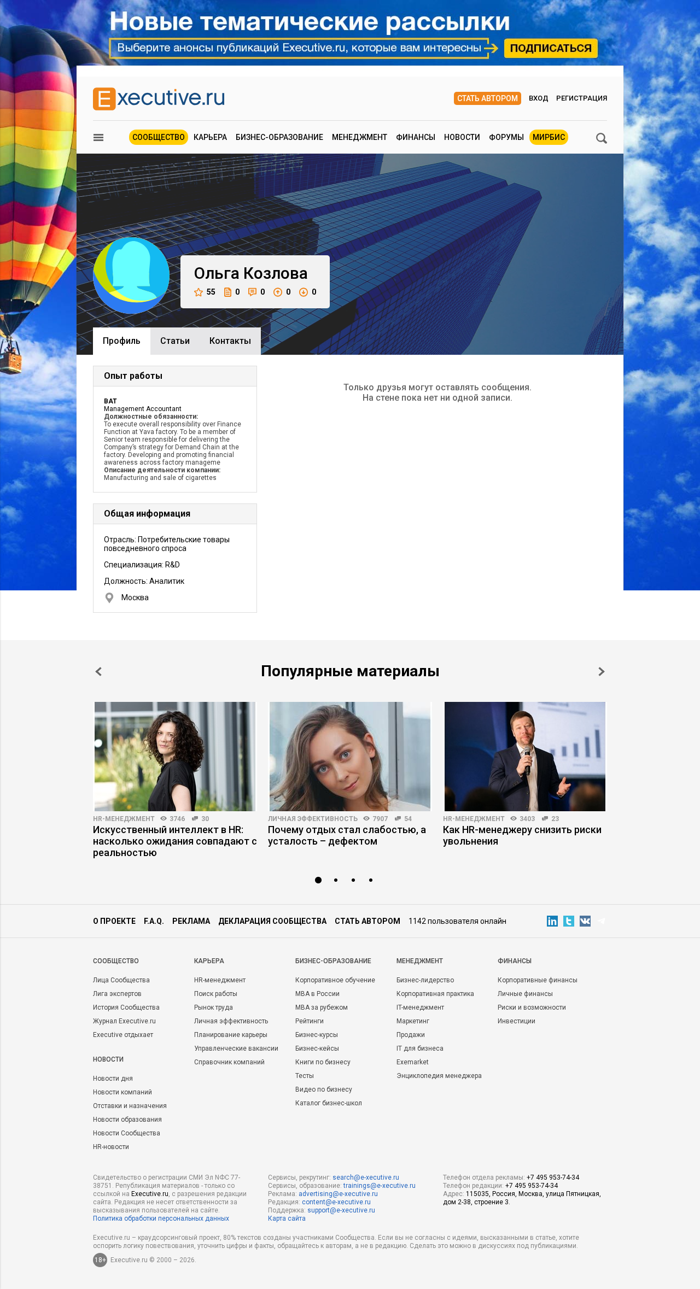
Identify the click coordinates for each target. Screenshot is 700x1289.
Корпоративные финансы (538, 980)
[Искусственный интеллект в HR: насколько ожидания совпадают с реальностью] (175, 756)
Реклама (191, 921)
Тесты (304, 1076)
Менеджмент (359, 137)
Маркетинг (412, 1021)
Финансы (415, 137)
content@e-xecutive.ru (336, 1202)
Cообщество (116, 961)
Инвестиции (516, 1021)
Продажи (410, 1035)
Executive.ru (149, 1194)
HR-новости (111, 1147)
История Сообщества (126, 1007)
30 (205, 819)
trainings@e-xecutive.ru (379, 1186)
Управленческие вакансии (236, 1048)
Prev (98, 671)
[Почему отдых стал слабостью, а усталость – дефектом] (350, 756)
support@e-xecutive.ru (341, 1210)
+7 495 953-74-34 (553, 1177)
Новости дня (113, 1078)
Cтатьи (175, 341)
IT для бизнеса (420, 1048)
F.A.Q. (154, 921)
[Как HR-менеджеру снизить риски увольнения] (525, 756)
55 (211, 292)
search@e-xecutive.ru (365, 1177)
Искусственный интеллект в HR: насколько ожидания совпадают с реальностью (175, 841)
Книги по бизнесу (323, 1062)
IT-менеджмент (420, 1007)
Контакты (230, 341)
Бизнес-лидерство (425, 980)
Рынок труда (213, 1007)
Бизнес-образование (279, 137)
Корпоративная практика (435, 994)
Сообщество (158, 137)
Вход (539, 98)
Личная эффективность (313, 819)
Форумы (506, 137)
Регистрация (581, 98)
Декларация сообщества (272, 921)
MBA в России (317, 994)
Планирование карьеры (230, 1035)
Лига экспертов (117, 994)
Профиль (122, 341)
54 (408, 819)
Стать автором (487, 98)
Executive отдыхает (123, 1035)
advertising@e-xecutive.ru (338, 1194)
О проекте (114, 921)
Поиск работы (215, 994)
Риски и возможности (532, 1007)
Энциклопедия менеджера (439, 1076)
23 (555, 819)
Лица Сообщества (121, 980)
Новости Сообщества (126, 1133)
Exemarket (412, 1062)
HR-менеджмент (124, 819)
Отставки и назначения (130, 1106)
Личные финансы (525, 994)
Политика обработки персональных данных (161, 1218)
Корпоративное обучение (335, 980)
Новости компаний (122, 1092)
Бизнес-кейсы (317, 1048)
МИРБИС (549, 137)
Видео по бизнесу (323, 1089)
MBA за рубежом (321, 1007)
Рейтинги (309, 1021)
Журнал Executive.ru (124, 1021)
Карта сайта (287, 1218)
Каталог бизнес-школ (328, 1103)
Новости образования (127, 1119)
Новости (462, 137)
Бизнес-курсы (316, 1035)
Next (601, 671)
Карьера (210, 137)
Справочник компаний (229, 1062)
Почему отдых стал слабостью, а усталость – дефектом (347, 835)
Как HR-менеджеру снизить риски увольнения (522, 835)
